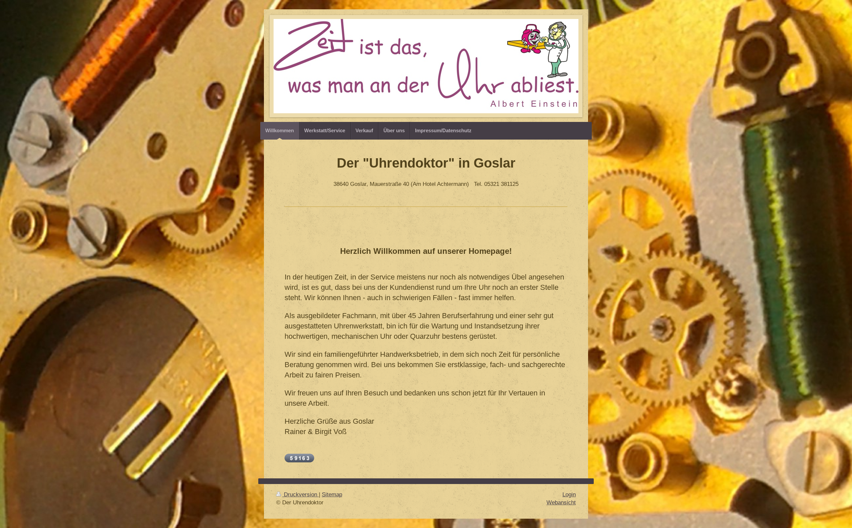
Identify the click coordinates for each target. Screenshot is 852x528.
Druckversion (300, 494)
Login (569, 494)
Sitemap (332, 494)
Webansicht (561, 502)
